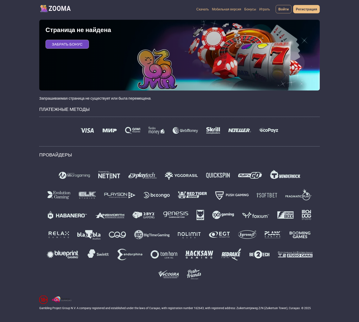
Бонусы (250, 9)
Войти (283, 9)
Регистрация (306, 9)
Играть (264, 9)
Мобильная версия (226, 9)
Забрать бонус (67, 44)
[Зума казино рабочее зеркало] (55, 9)
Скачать (202, 9)
